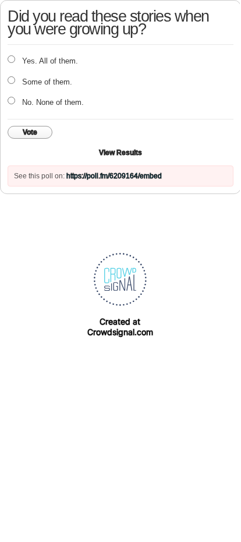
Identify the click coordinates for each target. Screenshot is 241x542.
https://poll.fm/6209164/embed (114, 176)
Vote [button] (30, 132)
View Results (120, 153)
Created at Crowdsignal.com (120, 326)
